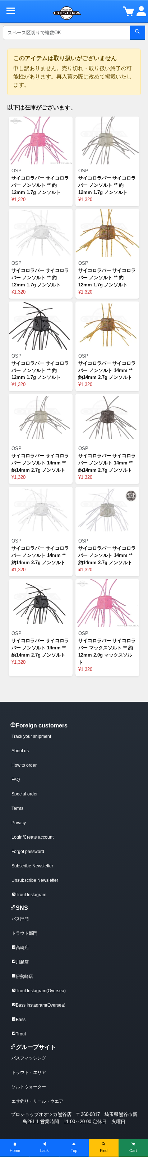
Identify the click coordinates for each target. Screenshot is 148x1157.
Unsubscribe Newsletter (34, 880)
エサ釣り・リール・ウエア (37, 1101)
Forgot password (27, 851)
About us (20, 750)
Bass (21, 1019)
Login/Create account (32, 837)
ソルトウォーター (28, 1086)
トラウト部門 (24, 933)
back (44, 1150)
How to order (24, 765)
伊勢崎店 (24, 976)
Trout (21, 1033)
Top (74, 1150)
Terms (17, 808)
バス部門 (20, 918)
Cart (133, 1150)
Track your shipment (31, 736)
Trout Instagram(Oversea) (41, 990)
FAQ (15, 779)
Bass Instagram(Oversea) (40, 1005)
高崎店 (22, 947)
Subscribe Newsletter (32, 865)
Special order (24, 794)
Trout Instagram (31, 894)
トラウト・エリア (28, 1072)
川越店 (22, 962)
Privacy (18, 822)
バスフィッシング (28, 1058)
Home (15, 1150)
